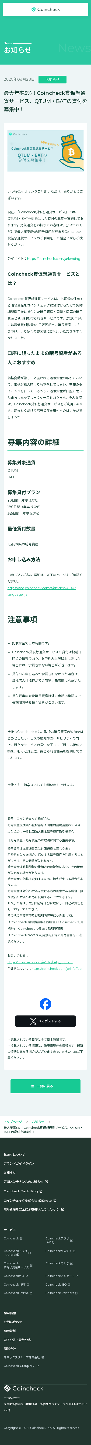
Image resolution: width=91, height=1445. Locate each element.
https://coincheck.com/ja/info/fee (57, 968)
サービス (10, 1230)
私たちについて (14, 1154)
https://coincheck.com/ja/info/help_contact (40, 962)
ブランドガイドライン (19, 1163)
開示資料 (10, 1331)
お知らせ (38, 1122)
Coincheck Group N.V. (19, 1366)
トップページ (13, 1122)
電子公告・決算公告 (17, 1340)
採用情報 (10, 1313)
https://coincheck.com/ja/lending (53, 259)
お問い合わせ (13, 1322)
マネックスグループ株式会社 (22, 1357)
